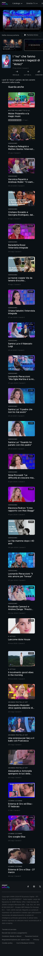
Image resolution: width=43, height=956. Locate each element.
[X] (40, 886)
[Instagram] (34, 886)
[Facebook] (28, 886)
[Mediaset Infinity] (5, 3)
